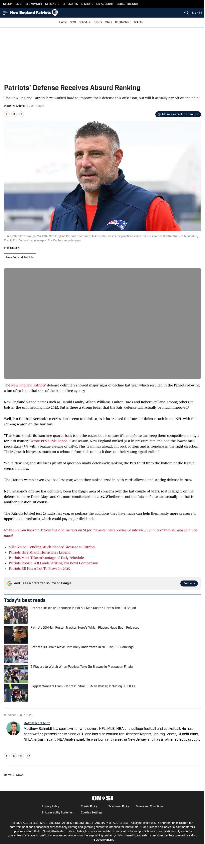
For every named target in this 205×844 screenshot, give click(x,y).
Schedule (85, 22)
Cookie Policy (89, 806)
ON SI (18, 4)
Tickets (138, 22)
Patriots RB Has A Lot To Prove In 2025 (39, 569)
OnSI (73, 22)
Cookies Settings (91, 812)
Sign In (197, 12)
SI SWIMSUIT (33, 4)
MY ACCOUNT (105, 4)
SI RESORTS (70, 4)
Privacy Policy (50, 806)
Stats (108, 22)
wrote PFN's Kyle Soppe (49, 441)
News (19, 775)
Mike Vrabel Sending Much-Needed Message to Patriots (52, 547)
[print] (28, 756)
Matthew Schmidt (15, 106)
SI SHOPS (87, 4)
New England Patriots (20, 257)
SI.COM (7, 4)
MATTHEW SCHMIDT (37, 723)
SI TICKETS (52, 4)
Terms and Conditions (149, 806)
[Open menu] (5, 12)
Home (63, 22)
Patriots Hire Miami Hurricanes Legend (39, 552)
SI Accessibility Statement (58, 812)
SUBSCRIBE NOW (128, 4)
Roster (98, 22)
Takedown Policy (119, 806)
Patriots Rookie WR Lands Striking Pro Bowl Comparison (53, 563)
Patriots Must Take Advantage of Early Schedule (46, 558)
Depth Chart (123, 22)
